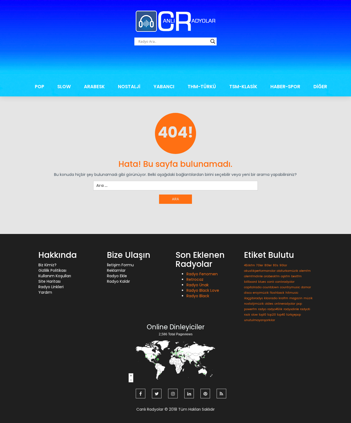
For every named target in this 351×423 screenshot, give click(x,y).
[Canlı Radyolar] (175, 21)
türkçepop (293, 315)
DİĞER (320, 86)
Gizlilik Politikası (52, 270)
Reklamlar (116, 270)
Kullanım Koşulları (54, 276)
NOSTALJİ (129, 86)
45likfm (249, 265)
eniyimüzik (261, 293)
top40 (281, 315)
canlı (270, 282)
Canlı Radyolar (149, 409)
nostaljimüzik (254, 304)
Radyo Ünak (197, 285)
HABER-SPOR (285, 86)
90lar (283, 265)
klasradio (271, 298)
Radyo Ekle (117, 276)
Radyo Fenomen (202, 274)
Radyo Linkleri (51, 287)
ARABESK (94, 86)
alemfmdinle (253, 276)
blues (262, 282)
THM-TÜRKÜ (202, 86)
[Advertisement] (175, 64)
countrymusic (290, 287)
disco (248, 293)
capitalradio (253, 287)
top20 (271, 315)
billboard (250, 282)
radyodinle (291, 309)
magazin (295, 298)
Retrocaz (194, 279)
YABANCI (164, 86)
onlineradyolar (284, 304)
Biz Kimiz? (47, 265)
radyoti (305, 309)
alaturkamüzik (287, 271)
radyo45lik (274, 309)
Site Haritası (49, 281)
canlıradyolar (285, 282)
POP (39, 86)
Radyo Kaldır (118, 281)
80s (275, 265)
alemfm (305, 271)
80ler (268, 265)
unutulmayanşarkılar (259, 320)
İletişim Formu (120, 265)
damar (306, 287)
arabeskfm (272, 276)
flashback (277, 293)
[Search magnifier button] (213, 41)
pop (299, 304)
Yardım (45, 292)
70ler (259, 265)
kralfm (283, 298)
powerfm (250, 309)
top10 (262, 315)
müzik (308, 298)
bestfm (296, 276)
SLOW (64, 86)
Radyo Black (197, 296)
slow (254, 315)
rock (247, 315)
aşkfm (285, 276)
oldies (269, 304)
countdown (271, 287)
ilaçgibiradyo (253, 298)
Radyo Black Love (202, 290)
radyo (262, 309)
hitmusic (291, 293)
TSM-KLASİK (243, 86)
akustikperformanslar (260, 271)
